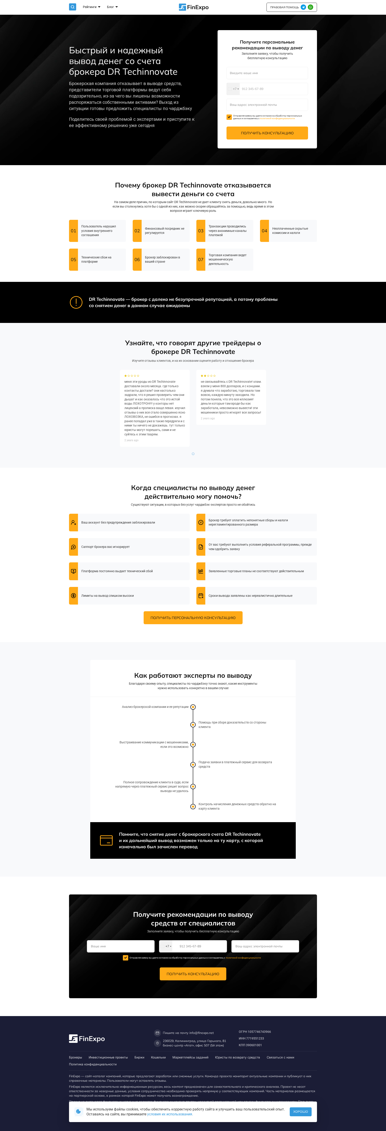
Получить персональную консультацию (193, 617)
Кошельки (158, 1057)
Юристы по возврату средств (237, 1057)
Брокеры (75, 1057)
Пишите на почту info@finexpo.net (188, 1033)
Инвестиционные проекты (108, 1057)
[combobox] (233, 89)
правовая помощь (284, 7)
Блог (111, 7)
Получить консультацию (267, 133)
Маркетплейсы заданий (190, 1057)
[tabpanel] (155, 408)
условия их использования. (170, 1114)
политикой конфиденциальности (277, 118)
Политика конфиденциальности (93, 1064)
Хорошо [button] (300, 1112)
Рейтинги (90, 7)
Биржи (139, 1057)
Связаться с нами (280, 1057)
